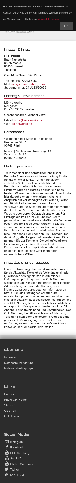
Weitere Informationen (49, 19)
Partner (9, 394)
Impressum (11, 357)
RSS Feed (16, 475)
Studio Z (9, 405)
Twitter (14, 469)
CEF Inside (11, 416)
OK (66, 26)
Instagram (16, 442)
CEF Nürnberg (19, 453)
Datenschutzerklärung (19, 362)
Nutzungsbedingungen (19, 368)
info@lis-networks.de (28, 120)
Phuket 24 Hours (15, 399)
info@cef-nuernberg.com (28, 84)
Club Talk (10, 410)
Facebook (16, 447)
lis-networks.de (22, 123)
